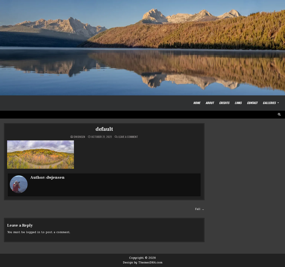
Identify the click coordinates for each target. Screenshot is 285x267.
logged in (33, 232)
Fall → (199, 209)
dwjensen (79, 137)
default (104, 129)
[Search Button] (279, 114)
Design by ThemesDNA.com (142, 262)
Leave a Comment (128, 137)
